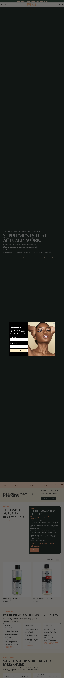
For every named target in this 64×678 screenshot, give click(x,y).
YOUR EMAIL (13, 343)
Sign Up (19, 350)
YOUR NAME (13, 337)
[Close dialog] (54, 323)
